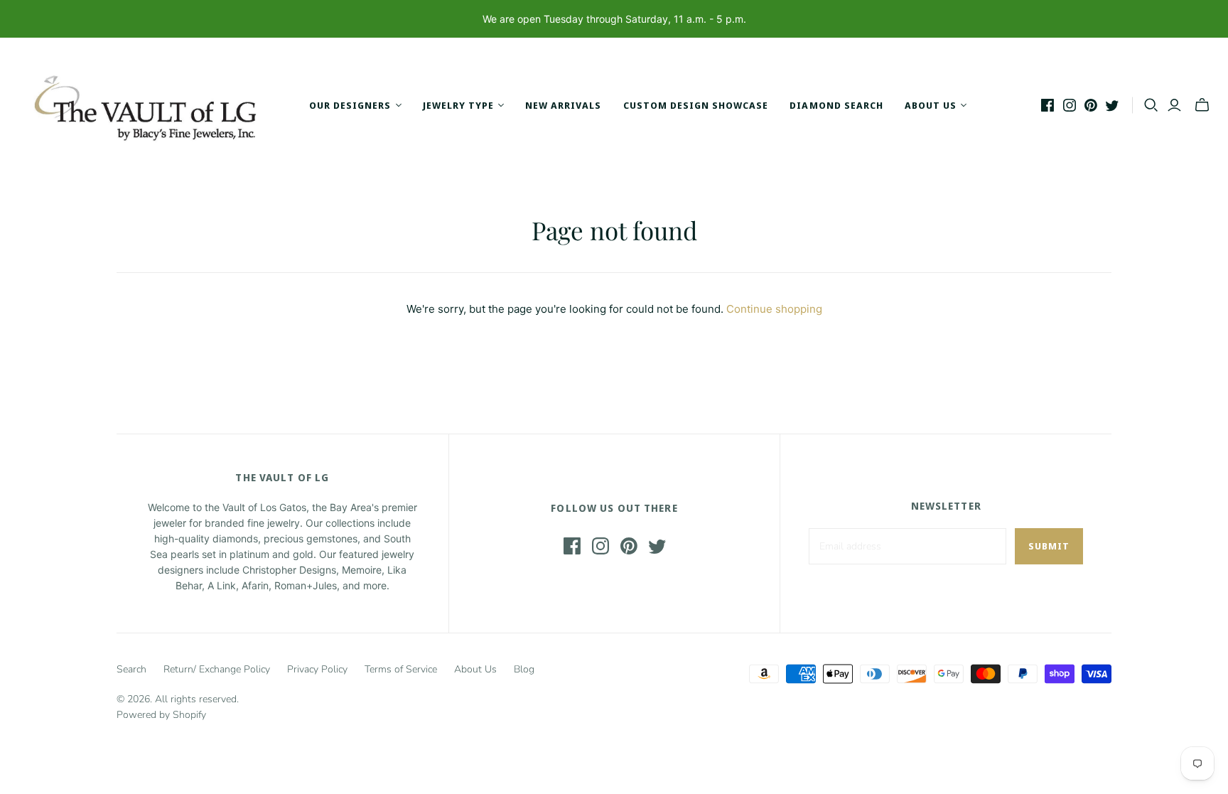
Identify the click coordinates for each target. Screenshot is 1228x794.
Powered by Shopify (161, 714)
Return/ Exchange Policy (216, 669)
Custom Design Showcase (696, 105)
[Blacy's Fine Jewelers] (152, 105)
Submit (1049, 546)
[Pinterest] (1090, 105)
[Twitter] (1112, 105)
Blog (524, 669)
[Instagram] (1069, 105)
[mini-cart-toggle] (1202, 105)
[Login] (1174, 105)
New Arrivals (563, 105)
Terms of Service (401, 669)
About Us (475, 669)
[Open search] (1151, 105)
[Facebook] (1047, 105)
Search (131, 669)
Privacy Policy (317, 669)
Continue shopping (774, 309)
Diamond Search (836, 105)
